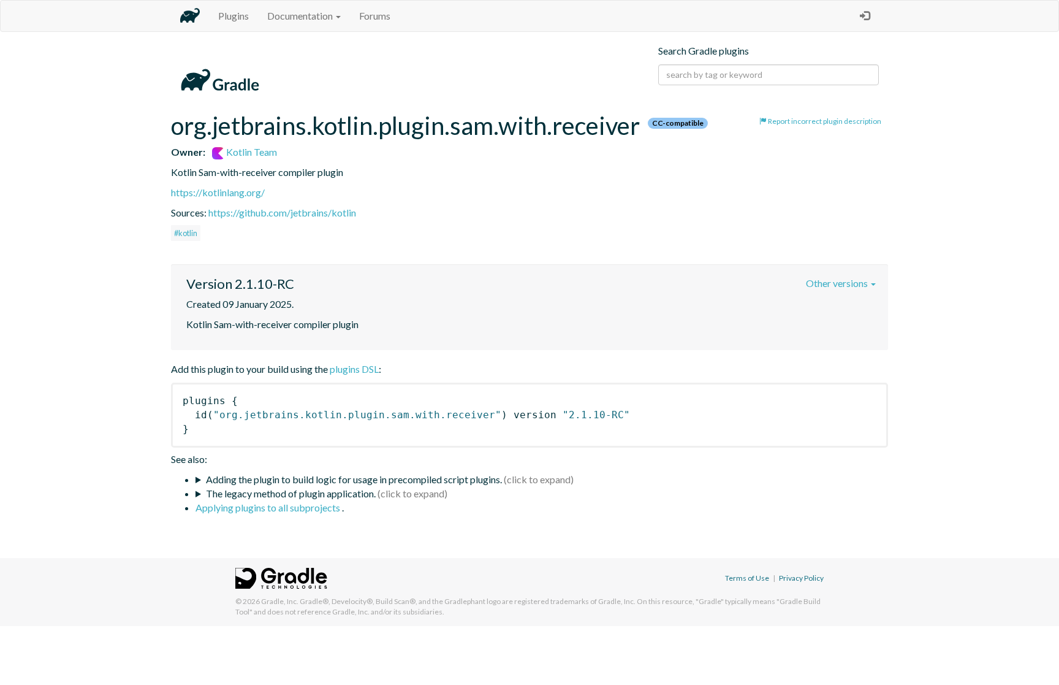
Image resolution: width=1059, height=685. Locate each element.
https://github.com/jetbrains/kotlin (282, 212)
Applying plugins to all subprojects (268, 507)
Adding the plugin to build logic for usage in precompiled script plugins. (354, 479)
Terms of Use (747, 578)
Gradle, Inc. (279, 601)
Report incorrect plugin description (824, 121)
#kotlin (185, 233)
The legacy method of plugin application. (291, 493)
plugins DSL (354, 369)
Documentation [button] (301, 15)
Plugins (233, 15)
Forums (374, 15)
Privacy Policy (801, 578)
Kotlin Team (250, 152)
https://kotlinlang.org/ (218, 192)
